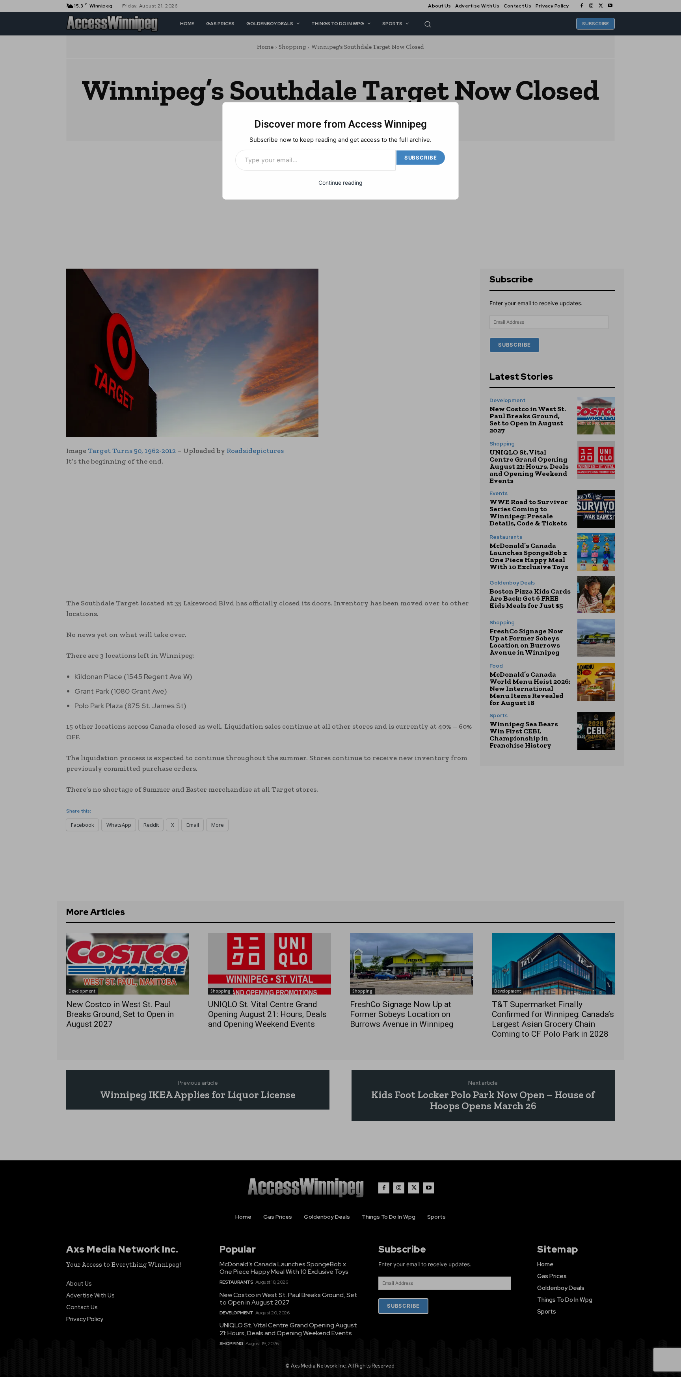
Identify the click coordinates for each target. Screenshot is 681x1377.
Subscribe (420, 157)
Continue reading (340, 182)
